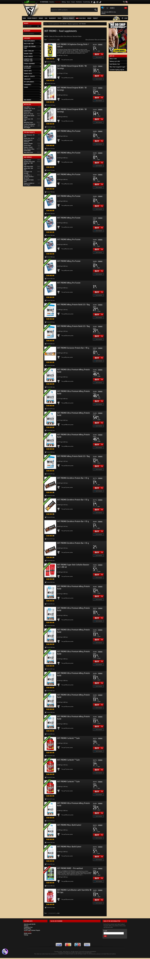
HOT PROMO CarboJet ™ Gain (68, 738)
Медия (89, 18)
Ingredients (52, 18)
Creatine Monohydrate (29, 124)
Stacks (59, 18)
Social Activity (86, 2)
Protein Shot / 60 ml (29, 138)
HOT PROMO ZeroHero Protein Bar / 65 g (73, 478)
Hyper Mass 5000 (28, 166)
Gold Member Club (115, 64)
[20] (58, 39)
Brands (41, 18)
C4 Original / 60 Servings (28, 172)
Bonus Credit (113, 59)
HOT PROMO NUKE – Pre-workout (70, 868)
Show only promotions (100, 39)
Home (24, 18)
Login (125, 18)
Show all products (68, 18)
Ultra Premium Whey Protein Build (29, 149)
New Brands (27, 100)
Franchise (51, 2)
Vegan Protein (27, 160)
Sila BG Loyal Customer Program (32, 930)
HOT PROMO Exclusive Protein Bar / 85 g (73, 348)
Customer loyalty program (117, 70)
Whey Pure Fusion (28, 122)
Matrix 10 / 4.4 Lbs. (28, 114)
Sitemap (26, 935)
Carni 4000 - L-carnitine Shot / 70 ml (29, 107)
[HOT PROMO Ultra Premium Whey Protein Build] (50, 592)
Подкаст (95, 18)
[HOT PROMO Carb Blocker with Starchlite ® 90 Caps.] (50, 896)
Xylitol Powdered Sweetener (28, 140)
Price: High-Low (68, 36)
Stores (68, 2)
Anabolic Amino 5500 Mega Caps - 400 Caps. (29, 163)
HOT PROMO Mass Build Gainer (69, 825)
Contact (73, 2)
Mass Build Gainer (28, 152)
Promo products (32, 18)
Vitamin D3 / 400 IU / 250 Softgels (29, 126)
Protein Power (27, 145)
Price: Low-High (59, 36)
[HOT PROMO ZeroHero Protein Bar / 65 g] (50, 527)
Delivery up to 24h (115, 61)
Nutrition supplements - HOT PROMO (57, 23)
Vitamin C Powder (28, 143)
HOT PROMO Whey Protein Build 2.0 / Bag (73, 304)
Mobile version (27, 933)
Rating (79, 36)
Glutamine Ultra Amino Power (28, 111)
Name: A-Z (52, 36)
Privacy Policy (27, 928)
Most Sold (75, 36)
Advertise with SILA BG (29, 924)
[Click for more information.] (58, 59)
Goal (46, 18)
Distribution (79, 2)
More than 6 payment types (117, 67)
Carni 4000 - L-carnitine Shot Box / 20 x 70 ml (29, 176)
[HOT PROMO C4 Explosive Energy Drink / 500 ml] (50, 50)
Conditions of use (28, 927)
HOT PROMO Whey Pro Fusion (68, 131)
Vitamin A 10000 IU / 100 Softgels (29, 184)
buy (126, 8)
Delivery (64, 2)
